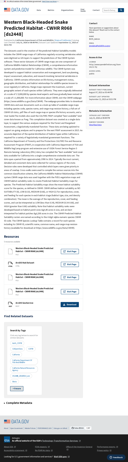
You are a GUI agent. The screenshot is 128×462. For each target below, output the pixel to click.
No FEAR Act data (42, 450)
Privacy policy (103, 450)
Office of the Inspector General (79, 446)
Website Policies (30, 428)
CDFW (30, 349)
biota (14, 381)
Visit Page (71, 251)
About (6, 428)
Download (71, 304)
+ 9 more (17, 388)
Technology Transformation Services (60, 440)
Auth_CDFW (17, 343)
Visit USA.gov (60, 456)
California (16, 354)
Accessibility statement (14, 450)
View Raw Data (95, 124)
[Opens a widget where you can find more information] (116, 457)
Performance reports (106, 446)
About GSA (8, 446)
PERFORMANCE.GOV (45, 428)
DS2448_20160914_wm (21, 376)
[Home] (16, 10)
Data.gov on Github (60, 428)
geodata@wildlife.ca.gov (99, 45)
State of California (63, 40)
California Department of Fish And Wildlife (22, 361)
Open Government (16, 428)
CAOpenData (17, 349)
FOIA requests (41, 446)
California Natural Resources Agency (23, 369)
